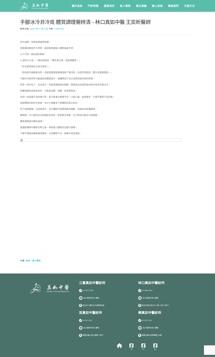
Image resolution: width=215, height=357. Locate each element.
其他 (28, 260)
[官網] (119, 345)
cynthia (59, 28)
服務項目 (109, 5)
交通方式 (189, 5)
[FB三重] (131, 345)
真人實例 (125, 5)
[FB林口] (143, 345)
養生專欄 (141, 5)
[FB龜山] (155, 345)
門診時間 (93, 5)
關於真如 (77, 5)
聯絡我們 (173, 5)
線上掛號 (157, 5)
